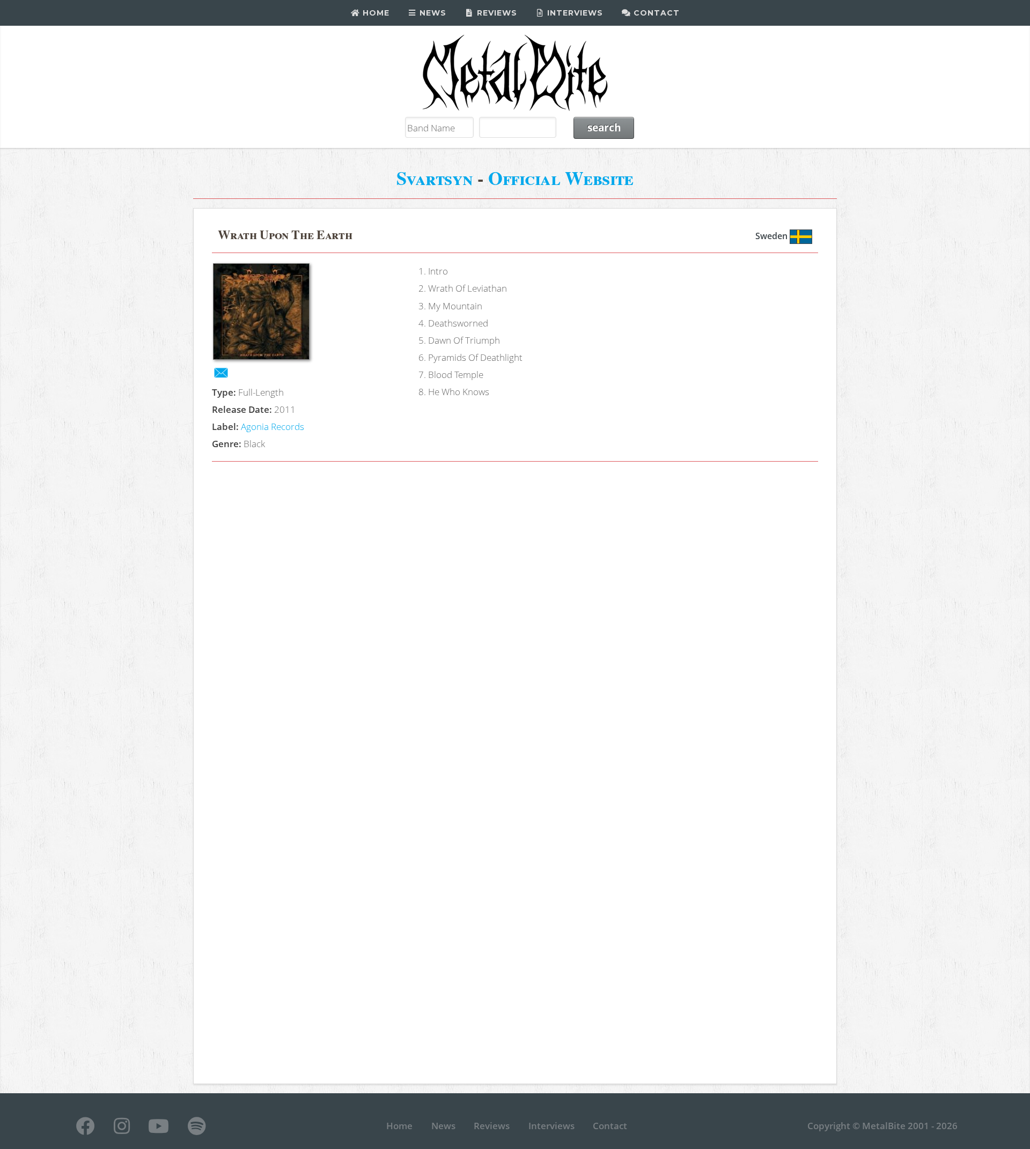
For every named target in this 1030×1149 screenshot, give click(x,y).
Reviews (495, 13)
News (431, 13)
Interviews (574, 13)
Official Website (561, 177)
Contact (655, 13)
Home (374, 13)
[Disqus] (515, 622)
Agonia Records (272, 426)
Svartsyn (434, 177)
